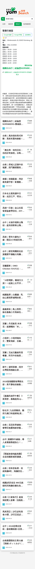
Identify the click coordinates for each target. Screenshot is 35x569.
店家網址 (28, 35)
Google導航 (18, 35)
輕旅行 (18, 24)
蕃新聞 (10, 24)
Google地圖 (8, 35)
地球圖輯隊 (27, 24)
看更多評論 (28, 65)
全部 (3, 24)
